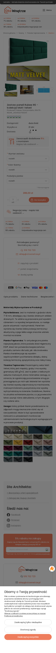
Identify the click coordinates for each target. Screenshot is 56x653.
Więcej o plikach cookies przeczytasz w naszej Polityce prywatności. (25, 614)
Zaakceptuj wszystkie (28, 637)
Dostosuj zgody (28, 629)
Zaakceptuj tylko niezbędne (28, 622)
